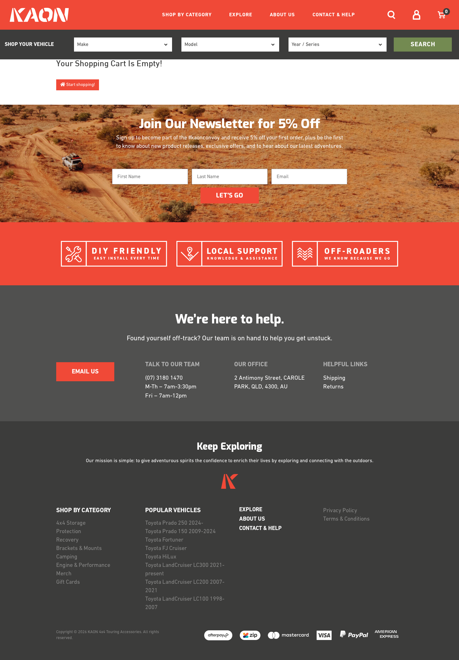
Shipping (334, 378)
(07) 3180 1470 (164, 378)
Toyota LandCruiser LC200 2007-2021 (185, 587)
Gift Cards (68, 582)
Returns (333, 387)
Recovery (67, 540)
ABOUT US (282, 15)
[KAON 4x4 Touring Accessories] (37, 15)
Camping (66, 557)
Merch (64, 574)
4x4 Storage (71, 523)
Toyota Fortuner (164, 540)
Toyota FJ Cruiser (166, 549)
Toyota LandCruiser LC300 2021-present (185, 570)
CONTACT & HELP (334, 15)
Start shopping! (80, 84)
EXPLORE (240, 15)
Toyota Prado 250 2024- (174, 523)
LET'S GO (229, 195)
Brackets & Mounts (79, 549)
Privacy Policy (340, 511)
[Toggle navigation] (391, 15)
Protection (68, 532)
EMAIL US (85, 372)
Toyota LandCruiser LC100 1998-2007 (185, 604)
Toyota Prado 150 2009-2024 (180, 532)
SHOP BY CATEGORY (187, 15)
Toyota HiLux (160, 557)
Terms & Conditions (346, 519)
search (423, 45)
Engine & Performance (83, 565)
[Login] (416, 15)
